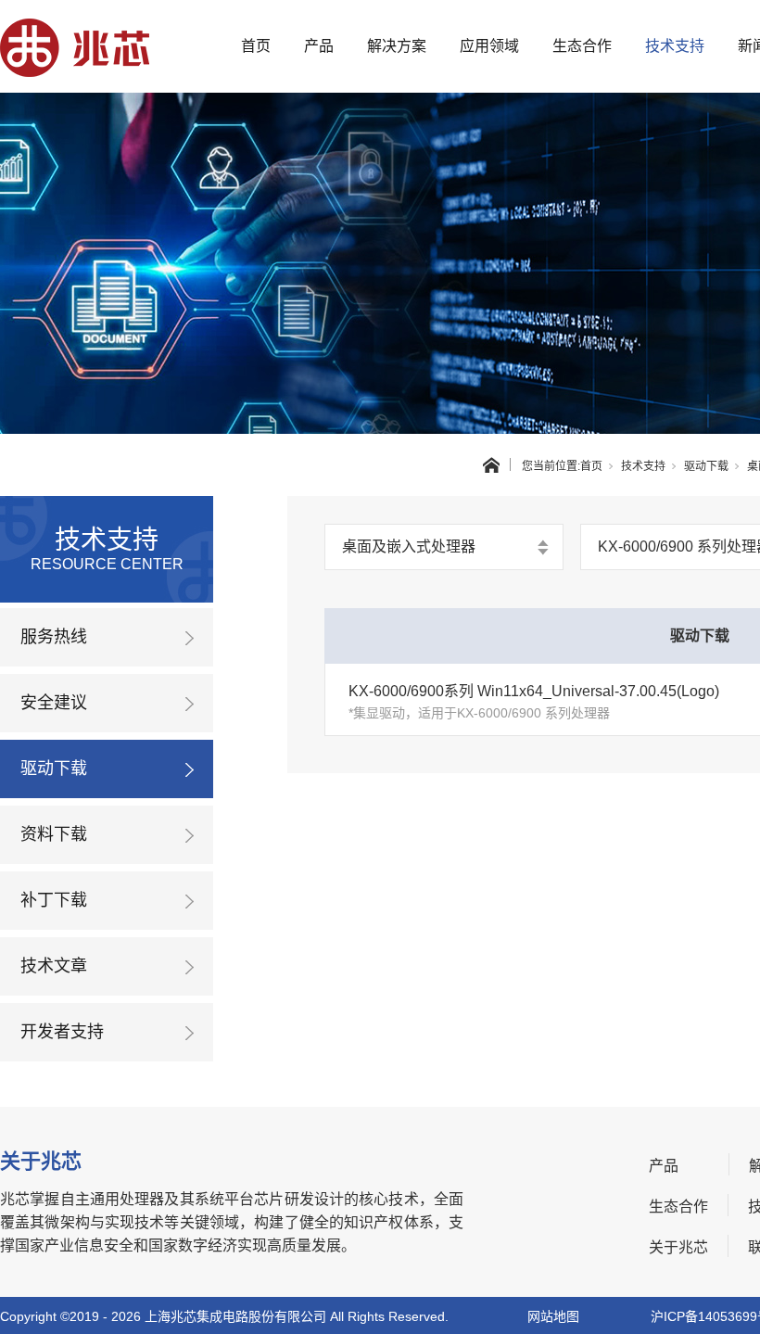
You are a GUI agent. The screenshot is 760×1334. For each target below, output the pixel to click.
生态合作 (582, 46)
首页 (256, 46)
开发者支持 (62, 1032)
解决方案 (396, 46)
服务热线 (53, 637)
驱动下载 (706, 466)
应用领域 (489, 46)
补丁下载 (53, 900)
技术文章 (53, 966)
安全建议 (53, 702)
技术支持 (674, 46)
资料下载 (53, 834)
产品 (319, 46)
